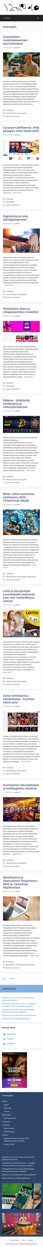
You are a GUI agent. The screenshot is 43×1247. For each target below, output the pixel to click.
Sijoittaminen (9, 1128)
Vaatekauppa (9, 1131)
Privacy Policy (9, 1144)
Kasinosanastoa (10, 1118)
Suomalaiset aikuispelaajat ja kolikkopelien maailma (21, 786)
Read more (17, 193)
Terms (23, 1240)
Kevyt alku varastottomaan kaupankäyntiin (19, 1015)
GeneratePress (32, 1244)
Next (13, 978)
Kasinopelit (6, 1115)
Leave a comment (13, 116)
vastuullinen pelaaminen (25, 965)
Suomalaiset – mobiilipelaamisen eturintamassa (15, 40)
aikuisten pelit (11, 113)
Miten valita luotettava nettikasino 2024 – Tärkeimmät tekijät (18, 497)
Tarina (6, 1111)
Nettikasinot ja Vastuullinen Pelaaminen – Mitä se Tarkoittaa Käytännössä (21, 882)
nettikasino (31, 576)
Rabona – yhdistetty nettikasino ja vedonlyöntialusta (16, 403)
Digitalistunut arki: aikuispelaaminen (16, 217)
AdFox (4, 1101)
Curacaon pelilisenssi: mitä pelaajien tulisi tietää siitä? (21, 129)
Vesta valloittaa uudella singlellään (16, 1019)
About (6, 1104)
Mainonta (7, 1108)
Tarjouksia (6, 1121)
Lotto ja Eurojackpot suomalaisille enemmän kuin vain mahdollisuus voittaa (19, 596)
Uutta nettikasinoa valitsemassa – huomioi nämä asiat (18, 699)
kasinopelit (22, 113)
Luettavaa (10, 110)
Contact (5, 1135)
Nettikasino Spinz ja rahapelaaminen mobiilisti (20, 310)
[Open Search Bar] (38, 18)
